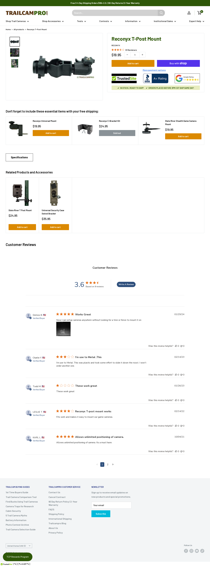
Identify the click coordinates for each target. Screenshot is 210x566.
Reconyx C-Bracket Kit (109, 121)
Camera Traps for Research (20, 506)
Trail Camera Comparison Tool (21, 497)
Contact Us (54, 492)
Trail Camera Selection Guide (21, 529)
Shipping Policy (56, 514)
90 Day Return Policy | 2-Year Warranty (63, 503)
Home (8, 29)
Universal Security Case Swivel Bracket (53, 212)
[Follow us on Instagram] (191, 551)
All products (19, 29)
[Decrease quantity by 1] (127, 54)
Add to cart (133, 63)
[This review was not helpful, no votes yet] (181, 346)
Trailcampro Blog (57, 523)
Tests (80, 21)
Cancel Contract (57, 497)
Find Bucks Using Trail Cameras (22, 501)
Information (131, 21)
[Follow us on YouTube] (197, 551)
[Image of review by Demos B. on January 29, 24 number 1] (63, 329)
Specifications (19, 157)
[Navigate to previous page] (97, 464)
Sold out (117, 133)
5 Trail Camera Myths (16, 515)
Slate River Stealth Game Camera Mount (180, 122)
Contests (104, 21)
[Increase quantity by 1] (142, 54)
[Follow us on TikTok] (202, 551)
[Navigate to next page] (113, 464)
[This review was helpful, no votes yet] (176, 346)
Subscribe (101, 513)
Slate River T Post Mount (20, 210)
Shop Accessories (51, 21)
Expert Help (195, 21)
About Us (53, 528)
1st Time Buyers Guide (17, 492)
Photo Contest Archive (17, 524)
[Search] (161, 13)
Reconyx (116, 45)
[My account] (189, 12)
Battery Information (16, 520)
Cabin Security (13, 510)
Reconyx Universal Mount (44, 121)
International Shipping (60, 518)
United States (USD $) (16, 546)
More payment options (154, 70)
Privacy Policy (56, 532)
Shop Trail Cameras (16, 21)
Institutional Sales (163, 21)
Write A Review (126, 284)
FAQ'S (51, 509)
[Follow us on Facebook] (186, 551)
